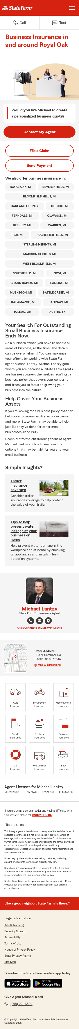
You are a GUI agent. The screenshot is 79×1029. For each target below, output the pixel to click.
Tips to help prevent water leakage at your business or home (24, 530)
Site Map (10, 961)
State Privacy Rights (17, 955)
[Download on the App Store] (17, 983)
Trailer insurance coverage (19, 485)
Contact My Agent (39, 132)
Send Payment (39, 166)
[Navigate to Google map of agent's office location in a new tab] (48, 620)
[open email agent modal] (39, 621)
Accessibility (12, 937)
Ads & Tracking (14, 925)
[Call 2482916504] (30, 620)
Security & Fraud (15, 931)
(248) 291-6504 (42, 815)
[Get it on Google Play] (47, 983)
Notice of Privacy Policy (19, 949)
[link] (20, 8)
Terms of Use (12, 943)
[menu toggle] (72, 8)
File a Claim (39, 151)
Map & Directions (49, 664)
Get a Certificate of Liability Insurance (39, 627)
